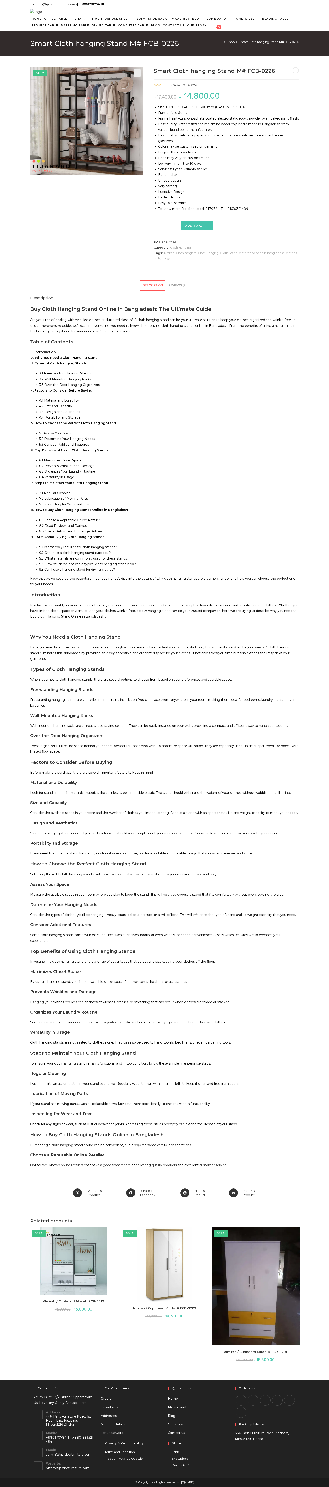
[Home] (221, 42)
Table (176, 1452)
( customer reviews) (183, 84)
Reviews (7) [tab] (177, 285)
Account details (113, 1424)
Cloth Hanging (180, 247)
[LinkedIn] (292, 4)
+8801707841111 (92, 4)
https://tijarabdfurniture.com (68, 1468)
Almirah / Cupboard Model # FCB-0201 (255, 1352)
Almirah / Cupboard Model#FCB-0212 (73, 1301)
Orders (106, 1399)
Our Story (175, 1424)
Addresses (109, 1416)
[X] (277, 4)
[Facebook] (282, 4)
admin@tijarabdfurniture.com (55, 4)
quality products (164, 1165)
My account (177, 1407)
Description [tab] (153, 285)
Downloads (109, 1407)
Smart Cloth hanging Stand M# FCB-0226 (269, 42)
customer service (212, 1165)
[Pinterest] (289, 1400)
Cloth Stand (228, 253)
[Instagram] (287, 4)
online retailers (72, 1165)
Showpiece (180, 1458)
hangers (167, 258)
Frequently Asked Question (125, 1458)
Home (173, 1399)
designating (109, 1022)
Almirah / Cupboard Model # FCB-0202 (164, 1308)
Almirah (169, 253)
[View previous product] (296, 70)
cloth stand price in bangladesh (261, 253)
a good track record (115, 1165)
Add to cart (196, 225)
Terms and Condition (120, 1452)
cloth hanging (62, 1145)
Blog (171, 1416)
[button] (137, 73)
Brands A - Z (180, 1465)
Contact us (176, 1433)
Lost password (112, 1433)
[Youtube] (297, 4)
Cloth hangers (186, 253)
